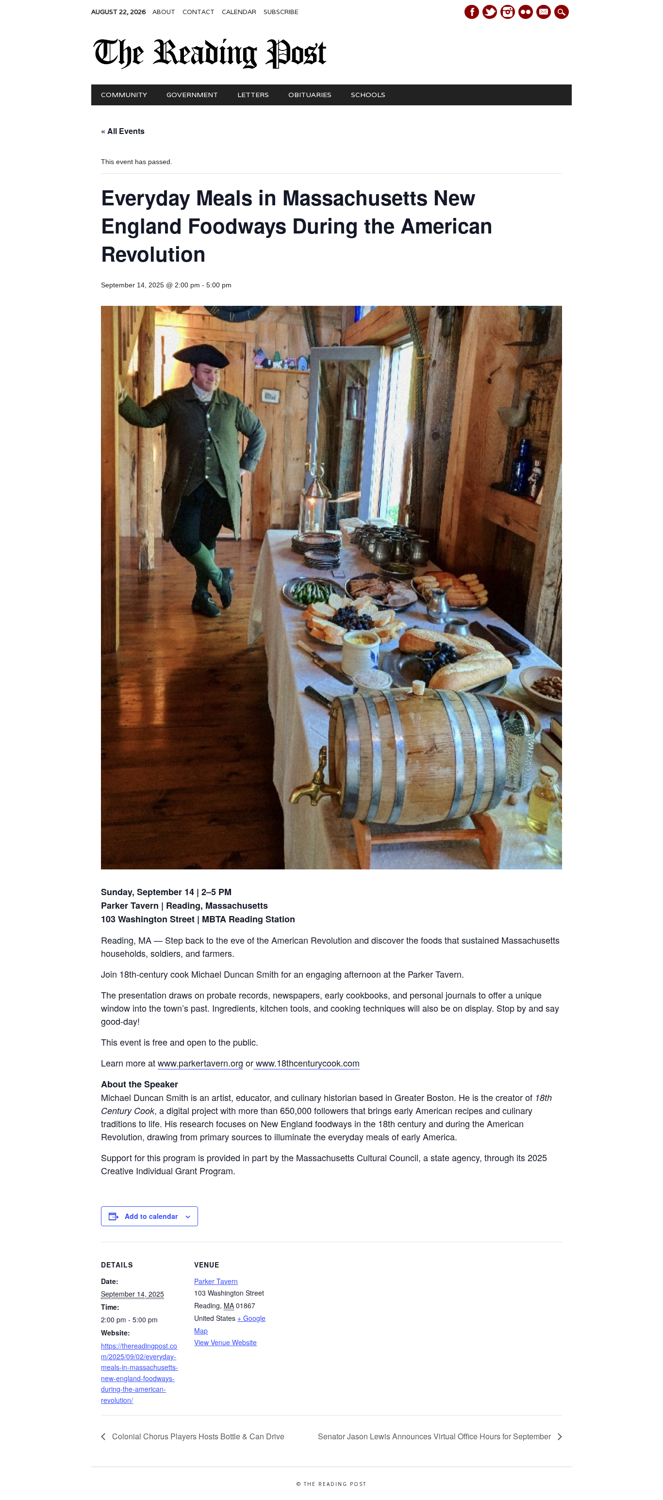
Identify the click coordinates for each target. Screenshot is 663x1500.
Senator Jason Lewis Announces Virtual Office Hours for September (435, 1436)
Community (124, 94)
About (163, 12)
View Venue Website (225, 1342)
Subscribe (281, 12)
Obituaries (310, 94)
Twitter (489, 12)
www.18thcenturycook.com (306, 1062)
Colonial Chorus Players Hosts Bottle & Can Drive (197, 1436)
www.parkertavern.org (200, 1062)
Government (192, 94)
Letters (253, 94)
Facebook (471, 12)
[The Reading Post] (210, 67)
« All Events (123, 130)
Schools (368, 94)
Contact (198, 12)
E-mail (544, 12)
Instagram (507, 12)
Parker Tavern (216, 1281)
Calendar (239, 12)
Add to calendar (151, 1216)
